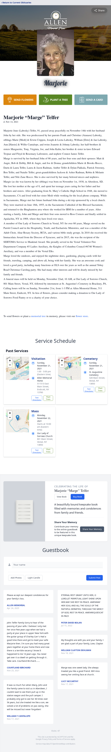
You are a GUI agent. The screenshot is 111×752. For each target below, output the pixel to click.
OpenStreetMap (58, 744)
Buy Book (77, 496)
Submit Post (94, 577)
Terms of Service (63, 739)
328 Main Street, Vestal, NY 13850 (97, 380)
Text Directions (37, 398)
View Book (61, 496)
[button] (17, 365)
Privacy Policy (47, 739)
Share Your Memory (92, 529)
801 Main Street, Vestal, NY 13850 (45, 442)
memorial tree (38, 316)
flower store (82, 316)
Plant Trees (48, 398)
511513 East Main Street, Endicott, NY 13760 (43, 388)
